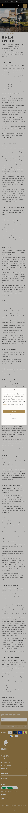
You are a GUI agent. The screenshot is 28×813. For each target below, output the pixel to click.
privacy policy (21, 402)
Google (4, 404)
